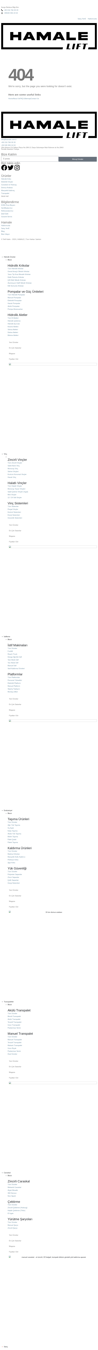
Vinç (5, 454)
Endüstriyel (8, 810)
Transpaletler (9, 1002)
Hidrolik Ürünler (10, 257)
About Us (16, 98)
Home (10, 98)
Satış (6, 1347)
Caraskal (7, 1173)
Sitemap (27, 98)
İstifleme (7, 637)
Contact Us (35, 98)
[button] (1, 254)
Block (10, 260)
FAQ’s (22, 98)
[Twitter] (11, 168)
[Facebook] (4, 168)
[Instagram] (17, 168)
